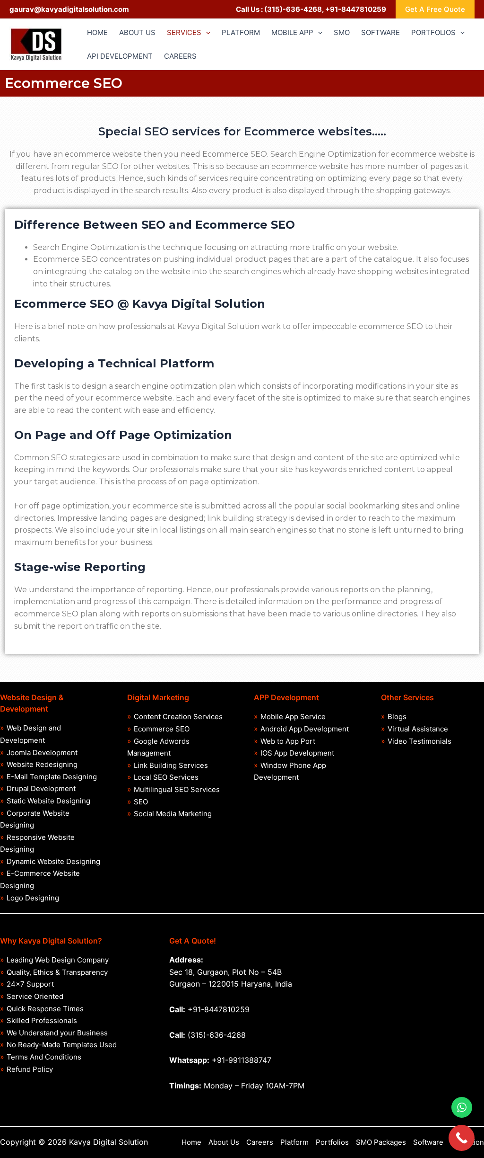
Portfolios (332, 1142)
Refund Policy (30, 1069)
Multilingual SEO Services (177, 789)
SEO (141, 801)
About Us (223, 1142)
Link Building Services (171, 765)
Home (191, 1142)
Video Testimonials (419, 741)
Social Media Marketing (173, 813)
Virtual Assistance (418, 728)
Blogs (397, 716)
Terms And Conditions (44, 1056)
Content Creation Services (178, 716)
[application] (205, 33)
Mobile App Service (293, 716)
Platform (294, 1142)
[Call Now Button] (462, 1138)
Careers (259, 1142)
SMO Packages (381, 1142)
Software (428, 1142)
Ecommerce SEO (162, 728)
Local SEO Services (166, 777)
